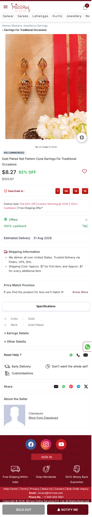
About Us (46, 488)
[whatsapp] (63, 386)
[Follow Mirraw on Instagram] (45, 444)
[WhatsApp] (71, 354)
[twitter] (86, 386)
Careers (59, 488)
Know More (80, 292)
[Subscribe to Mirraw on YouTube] (61, 444)
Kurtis (57, 16)
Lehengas (41, 16)
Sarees (23, 16)
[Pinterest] (71, 386)
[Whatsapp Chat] (87, 347)
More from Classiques (43, 417)
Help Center (10, 488)
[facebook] (78, 386)
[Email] (85, 354)
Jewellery (74, 16)
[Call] (78, 354)
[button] (42, 139)
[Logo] (20, 7)
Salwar (8, 16)
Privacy (34, 488)
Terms (24, 488)
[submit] (84, 171)
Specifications (45, 306)
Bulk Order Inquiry (77, 488)
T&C (85, 226)
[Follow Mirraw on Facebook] (30, 444)
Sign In (46, 457)
